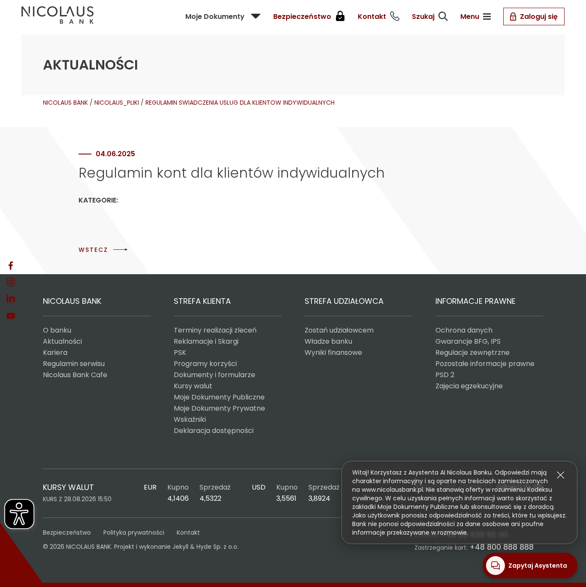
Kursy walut (193, 386)
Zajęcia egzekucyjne (469, 386)
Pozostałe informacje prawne (485, 364)
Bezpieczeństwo (67, 532)
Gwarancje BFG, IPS (468, 341)
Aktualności (62, 341)
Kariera (55, 352)
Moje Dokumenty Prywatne (219, 408)
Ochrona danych (463, 330)
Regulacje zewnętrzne (472, 352)
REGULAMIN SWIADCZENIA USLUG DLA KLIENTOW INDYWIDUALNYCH (240, 102)
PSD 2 (444, 375)
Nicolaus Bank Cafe (75, 375)
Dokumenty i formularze (214, 375)
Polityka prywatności (133, 532)
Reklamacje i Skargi (206, 341)
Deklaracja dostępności (214, 431)
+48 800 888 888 (501, 547)
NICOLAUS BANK (65, 102)
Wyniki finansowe (333, 352)
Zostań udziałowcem (339, 330)
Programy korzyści (205, 364)
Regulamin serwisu (74, 364)
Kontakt (188, 532)
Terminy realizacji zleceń (215, 330)
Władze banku (328, 341)
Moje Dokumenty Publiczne (219, 397)
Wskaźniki (190, 419)
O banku (57, 330)
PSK (180, 352)
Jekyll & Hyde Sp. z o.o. (205, 546)
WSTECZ (93, 250)
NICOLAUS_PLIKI (116, 102)
